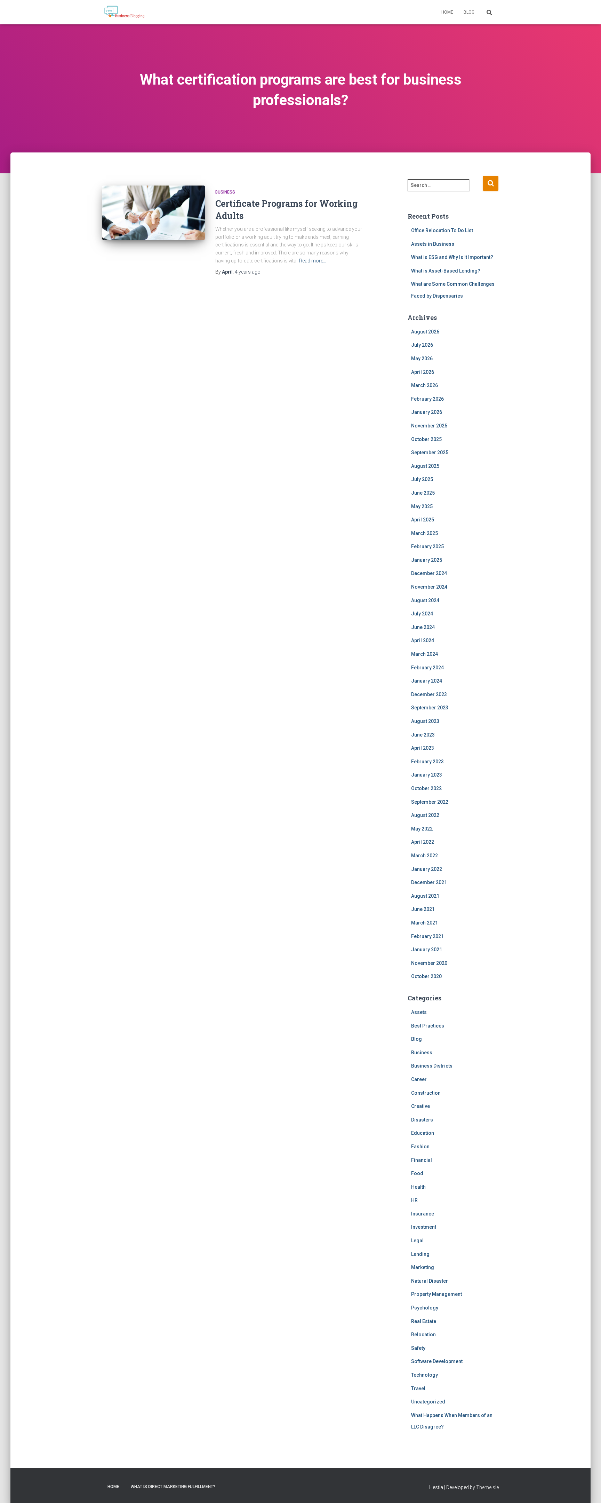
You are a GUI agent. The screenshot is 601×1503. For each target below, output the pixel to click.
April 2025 (422, 519)
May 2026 (422, 358)
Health (418, 1187)
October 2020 (426, 976)
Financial (421, 1160)
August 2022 (425, 815)
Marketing (422, 1267)
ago (248, 272)
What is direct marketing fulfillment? (173, 1486)
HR (414, 1200)
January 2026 (426, 412)
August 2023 (425, 721)
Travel (418, 1388)
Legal (417, 1240)
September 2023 (429, 707)
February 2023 (427, 761)
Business (225, 192)
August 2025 (425, 466)
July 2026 (422, 345)
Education (422, 1133)
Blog (469, 12)
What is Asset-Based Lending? (445, 271)
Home (447, 12)
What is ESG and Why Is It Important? (452, 257)
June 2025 (423, 493)
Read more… (312, 260)
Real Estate (423, 1321)
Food (417, 1173)
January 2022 (426, 869)
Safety (418, 1348)
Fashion (420, 1146)
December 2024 (429, 573)
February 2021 (427, 936)
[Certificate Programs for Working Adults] (153, 220)
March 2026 (424, 385)
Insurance (422, 1214)
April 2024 (422, 640)
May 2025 (422, 506)
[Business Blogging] (124, 12)
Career (419, 1079)
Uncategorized (428, 1401)
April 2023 (422, 748)
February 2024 (427, 667)
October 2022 (426, 788)
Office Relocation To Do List (442, 230)
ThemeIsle (487, 1487)
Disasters (422, 1120)
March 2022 (424, 855)
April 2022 (422, 842)
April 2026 (422, 372)
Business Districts (431, 1066)
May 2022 (422, 829)
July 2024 (422, 613)
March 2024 (424, 654)
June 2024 (423, 627)
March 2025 (424, 533)
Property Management (436, 1294)
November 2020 (429, 963)
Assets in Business (432, 244)
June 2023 (423, 735)
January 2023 (426, 775)
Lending (420, 1254)
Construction (426, 1093)
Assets (419, 1012)
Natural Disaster (429, 1281)
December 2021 (429, 882)
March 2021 (424, 923)
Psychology (424, 1308)
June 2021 (423, 909)
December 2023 (429, 694)
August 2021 (425, 896)
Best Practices (427, 1026)
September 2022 (429, 802)
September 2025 (429, 452)
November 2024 (429, 587)
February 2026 (427, 399)
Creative (420, 1106)
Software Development (437, 1361)
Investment (423, 1227)
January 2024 (426, 681)
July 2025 (422, 479)
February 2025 (427, 546)
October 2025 (426, 439)
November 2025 (429, 425)
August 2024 (425, 600)
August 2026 (425, 332)
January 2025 (426, 560)
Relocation (423, 1334)
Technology (424, 1375)
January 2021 (426, 949)
